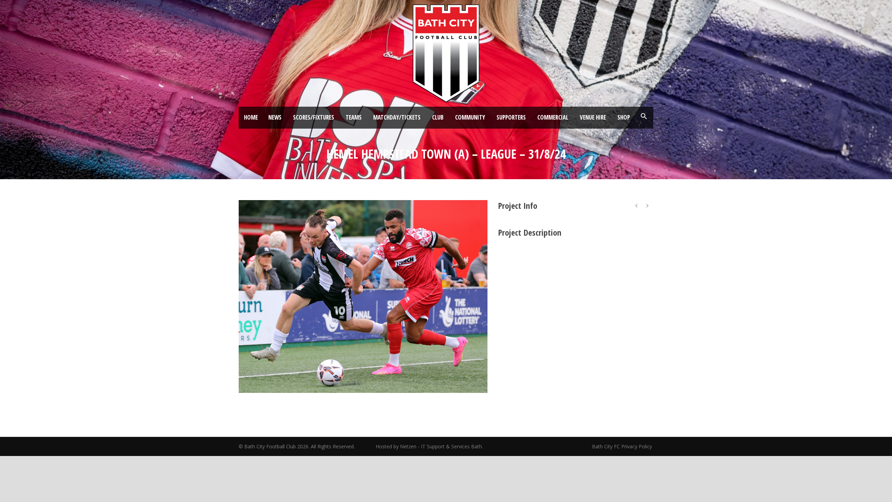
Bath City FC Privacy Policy (622, 446)
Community (470, 117)
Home (251, 117)
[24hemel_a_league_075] (363, 296)
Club (438, 117)
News (275, 117)
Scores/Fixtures (313, 117)
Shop (623, 117)
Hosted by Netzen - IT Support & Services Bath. (429, 446)
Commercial (552, 117)
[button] (644, 116)
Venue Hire (593, 117)
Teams (354, 117)
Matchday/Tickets (397, 117)
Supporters (511, 117)
